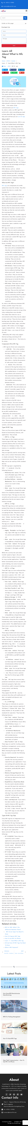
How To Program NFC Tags (12, 936)
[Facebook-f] (6, 1094)
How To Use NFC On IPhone (13, 938)
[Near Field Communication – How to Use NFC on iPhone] (14, 1055)
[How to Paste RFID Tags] (14, 1033)
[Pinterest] (14, 1094)
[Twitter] (10, 1094)
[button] (25, 23)
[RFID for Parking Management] (14, 1012)
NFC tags (16, 107)
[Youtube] (21, 1094)
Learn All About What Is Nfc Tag (14, 940)
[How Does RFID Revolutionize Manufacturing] (14, 988)
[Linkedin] (17, 1094)
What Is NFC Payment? (11, 947)
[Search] (25, 18)
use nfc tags (21, 116)
